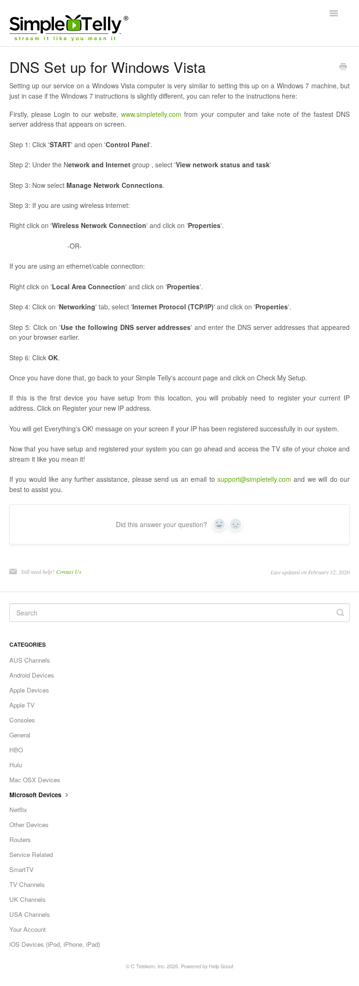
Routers (20, 839)
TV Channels (27, 884)
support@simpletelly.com (254, 479)
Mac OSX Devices (34, 779)
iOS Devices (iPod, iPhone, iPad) (54, 944)
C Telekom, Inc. (148, 966)
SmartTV (21, 869)
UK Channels (27, 899)
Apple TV (22, 704)
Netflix (18, 809)
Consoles (22, 719)
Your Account (27, 929)
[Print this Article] (343, 67)
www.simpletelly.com (151, 114)
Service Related (31, 854)
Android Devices (31, 675)
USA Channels (29, 914)
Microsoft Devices (36, 794)
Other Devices (29, 824)
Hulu (15, 764)
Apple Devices (29, 690)
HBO (16, 749)
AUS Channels (29, 660)
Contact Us (68, 571)
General (19, 734)
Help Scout (221, 966)
